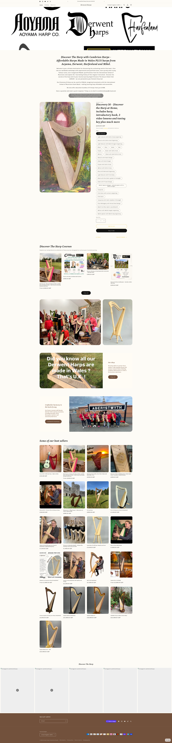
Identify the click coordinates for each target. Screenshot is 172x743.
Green (112, 147)
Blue (106, 147)
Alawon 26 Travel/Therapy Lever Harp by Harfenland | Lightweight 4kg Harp (48, 546)
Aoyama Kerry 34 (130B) (116, 580)
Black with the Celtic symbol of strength (109, 178)
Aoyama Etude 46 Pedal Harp (69, 615)
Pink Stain (101, 196)
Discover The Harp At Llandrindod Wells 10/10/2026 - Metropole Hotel (98, 272)
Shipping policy (86, 740)
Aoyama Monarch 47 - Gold (45, 649)
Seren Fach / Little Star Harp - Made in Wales (49, 473)
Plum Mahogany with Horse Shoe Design (109, 203)
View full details (120, 237)
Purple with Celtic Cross (104, 164)
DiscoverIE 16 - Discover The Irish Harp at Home (50, 510)
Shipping (105, 128)
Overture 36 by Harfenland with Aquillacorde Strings (72, 581)
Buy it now (111, 230)
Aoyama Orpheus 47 (91, 615)
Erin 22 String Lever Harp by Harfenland (119, 510)
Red (119, 147)
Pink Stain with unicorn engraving (107, 193)
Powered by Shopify (54, 740)
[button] (124, 5)
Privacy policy (70, 740)
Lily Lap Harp (90, 510)
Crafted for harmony (53, 421)
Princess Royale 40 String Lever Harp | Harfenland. (50, 615)
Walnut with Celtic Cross (105, 168)
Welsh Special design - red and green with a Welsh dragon (111, 186)
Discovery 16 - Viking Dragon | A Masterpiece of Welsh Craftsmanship (73, 511)
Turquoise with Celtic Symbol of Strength (109, 200)
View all (86, 293)
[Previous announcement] (67, 1)
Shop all (112, 377)
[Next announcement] (104, 1)
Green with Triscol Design (105, 181)
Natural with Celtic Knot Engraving (108, 140)
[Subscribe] (65, 721)
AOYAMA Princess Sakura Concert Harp (119, 615)
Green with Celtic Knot (111, 150)
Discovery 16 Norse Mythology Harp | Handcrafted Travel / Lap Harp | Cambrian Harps (121, 474)
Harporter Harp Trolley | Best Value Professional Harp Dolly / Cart (97, 474)
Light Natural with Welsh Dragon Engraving (110, 143)
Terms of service (78, 740)
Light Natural (101, 133)
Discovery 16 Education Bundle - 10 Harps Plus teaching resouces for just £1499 (73, 546)
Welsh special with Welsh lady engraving (109, 213)
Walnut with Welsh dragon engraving (108, 210)
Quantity (98, 217)
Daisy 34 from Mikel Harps (116, 545)
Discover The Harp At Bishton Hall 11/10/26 (72, 276)
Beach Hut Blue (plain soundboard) (108, 207)
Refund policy (63, 740)
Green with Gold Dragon (104, 161)
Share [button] (99, 237)
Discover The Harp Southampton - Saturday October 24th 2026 (121, 283)
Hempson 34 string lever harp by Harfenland (49, 580)
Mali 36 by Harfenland (91, 580)
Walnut (100, 154)
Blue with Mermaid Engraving (106, 171)
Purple (99, 150)
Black (99, 147)
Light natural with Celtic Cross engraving (109, 137)
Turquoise (100, 189)
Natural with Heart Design (105, 157)
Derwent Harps (46, 740)
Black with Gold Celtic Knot (113, 154)
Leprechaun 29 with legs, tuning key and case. (96, 545)
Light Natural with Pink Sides (106, 175)
